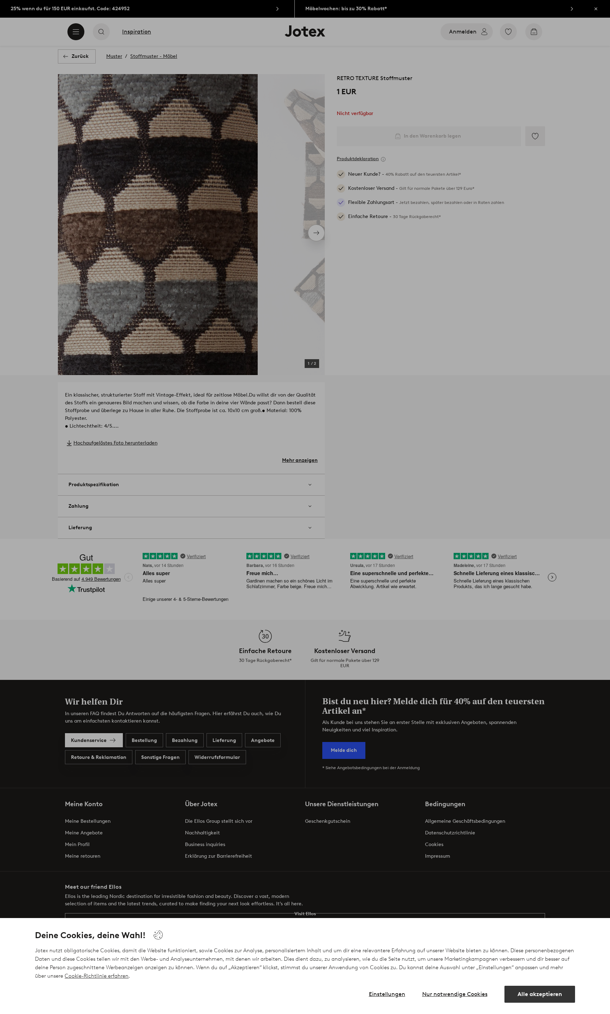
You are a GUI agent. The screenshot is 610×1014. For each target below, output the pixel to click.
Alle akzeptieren (540, 994)
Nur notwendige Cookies (455, 994)
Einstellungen (387, 994)
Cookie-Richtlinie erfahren (96, 976)
